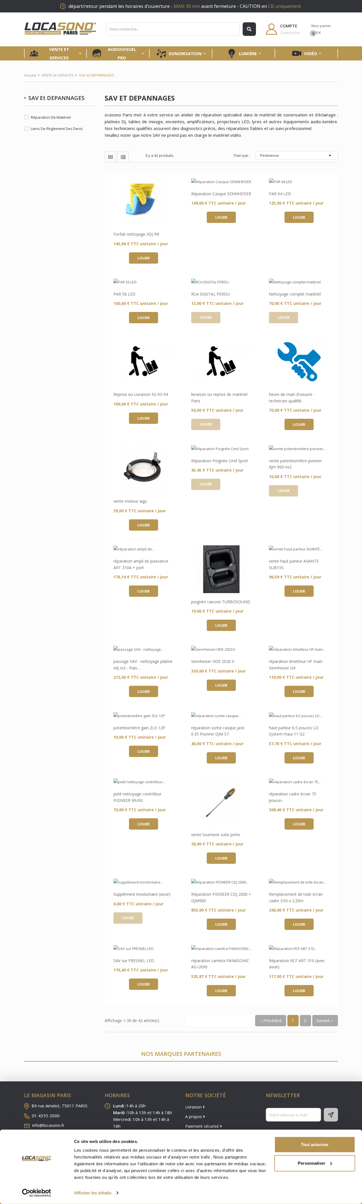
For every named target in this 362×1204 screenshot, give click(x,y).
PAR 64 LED (280, 193)
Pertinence (296, 155)
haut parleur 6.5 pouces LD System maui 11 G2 (293, 731)
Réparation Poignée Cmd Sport (219, 460)
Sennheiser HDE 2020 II (212, 661)
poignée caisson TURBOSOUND (220, 601)
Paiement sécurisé (202, 1126)
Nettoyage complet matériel (295, 294)
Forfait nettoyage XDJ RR (136, 234)
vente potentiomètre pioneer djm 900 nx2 (295, 464)
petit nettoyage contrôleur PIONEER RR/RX (137, 797)
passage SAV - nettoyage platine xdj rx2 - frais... (143, 664)
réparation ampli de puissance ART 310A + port (140, 564)
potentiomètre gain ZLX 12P (139, 727)
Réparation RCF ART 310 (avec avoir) (297, 963)
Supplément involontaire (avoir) (142, 894)
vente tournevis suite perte (215, 834)
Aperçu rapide (143, 201)
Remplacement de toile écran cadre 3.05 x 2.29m (296, 897)
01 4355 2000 (46, 1115)
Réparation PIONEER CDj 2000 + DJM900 (221, 897)
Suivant (325, 1020)
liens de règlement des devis (57, 128)
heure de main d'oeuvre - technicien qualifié (292, 397)
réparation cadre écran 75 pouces (292, 797)
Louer (143, 258)
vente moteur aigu (130, 501)
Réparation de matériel (51, 117)
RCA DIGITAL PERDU (210, 294)
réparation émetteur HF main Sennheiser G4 (295, 664)
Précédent (270, 1020)
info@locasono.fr (48, 1125)
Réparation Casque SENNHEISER (221, 193)
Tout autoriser (315, 1144)
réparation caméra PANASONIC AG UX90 (220, 963)
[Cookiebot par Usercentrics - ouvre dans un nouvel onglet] (36, 1193)
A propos (194, 1116)
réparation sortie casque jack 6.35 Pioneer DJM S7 (217, 731)
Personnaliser (311, 1162)
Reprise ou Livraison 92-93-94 (140, 394)
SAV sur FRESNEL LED (133, 960)
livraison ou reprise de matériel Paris (219, 397)
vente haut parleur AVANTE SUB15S (294, 564)
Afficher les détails (92, 1192)
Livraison (194, 1107)
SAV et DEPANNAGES (56, 98)
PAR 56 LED (124, 294)
